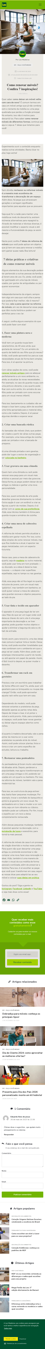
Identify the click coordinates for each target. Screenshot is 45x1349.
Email (4, 1182)
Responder (9, 1134)
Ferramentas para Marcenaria (24, 1230)
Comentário (6, 1153)
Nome (4, 1171)
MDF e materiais (18, 1271)
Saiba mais (8, 1328)
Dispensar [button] (22, 1339)
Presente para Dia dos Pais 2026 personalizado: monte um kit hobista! (22, 1093)
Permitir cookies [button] (11, 1339)
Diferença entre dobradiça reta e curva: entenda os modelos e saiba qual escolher (27, 1306)
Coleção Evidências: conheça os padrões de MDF (25, 1249)
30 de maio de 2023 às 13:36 (22, 1119)
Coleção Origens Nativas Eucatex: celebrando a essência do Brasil (27, 1220)
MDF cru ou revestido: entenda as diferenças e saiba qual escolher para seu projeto (26, 1276)
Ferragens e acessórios (21, 1301)
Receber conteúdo (22, 962)
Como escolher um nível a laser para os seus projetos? (25, 1234)
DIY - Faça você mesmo (22, 65)
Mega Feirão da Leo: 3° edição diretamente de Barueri (25, 1288)
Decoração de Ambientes (21, 1216)
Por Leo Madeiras (22, 60)
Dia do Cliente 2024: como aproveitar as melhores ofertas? (22, 1054)
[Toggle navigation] (40, 4)
